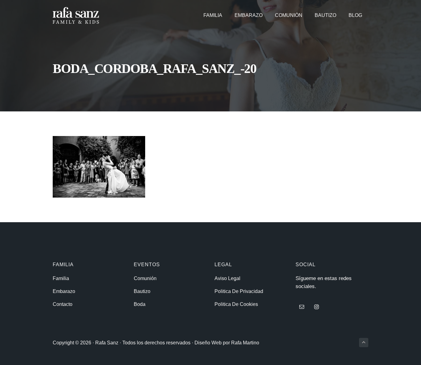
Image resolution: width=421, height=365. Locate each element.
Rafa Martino (245, 342)
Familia (61, 278)
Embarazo (64, 291)
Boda (139, 304)
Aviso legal (227, 278)
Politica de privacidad (239, 291)
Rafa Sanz (106, 342)
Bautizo (142, 291)
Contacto (62, 304)
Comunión (145, 278)
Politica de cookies (236, 304)
